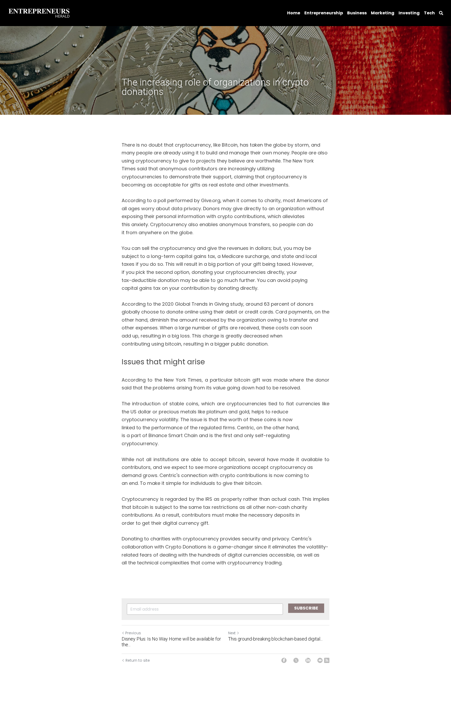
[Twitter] (296, 660)
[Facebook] (284, 660)
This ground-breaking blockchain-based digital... (275, 639)
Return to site (138, 660)
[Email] (320, 660)
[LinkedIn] (308, 660)
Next (232, 633)
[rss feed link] (326, 660)
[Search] (441, 13)
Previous (133, 633)
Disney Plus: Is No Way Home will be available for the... (171, 642)
